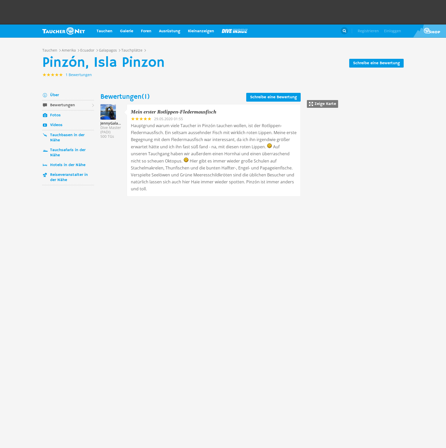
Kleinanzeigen (201, 31)
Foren (146, 31)
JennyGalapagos (114, 123)
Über (54, 95)
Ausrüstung (169, 31)
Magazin (234, 31)
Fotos (55, 115)
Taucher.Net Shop (429, 31)
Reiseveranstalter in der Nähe (69, 177)
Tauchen (104, 31)
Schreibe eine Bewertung (376, 63)
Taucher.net (63, 31)
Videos (56, 125)
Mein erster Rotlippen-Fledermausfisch (173, 112)
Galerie (126, 31)
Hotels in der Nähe (67, 165)
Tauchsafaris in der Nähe (67, 153)
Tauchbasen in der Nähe (67, 138)
